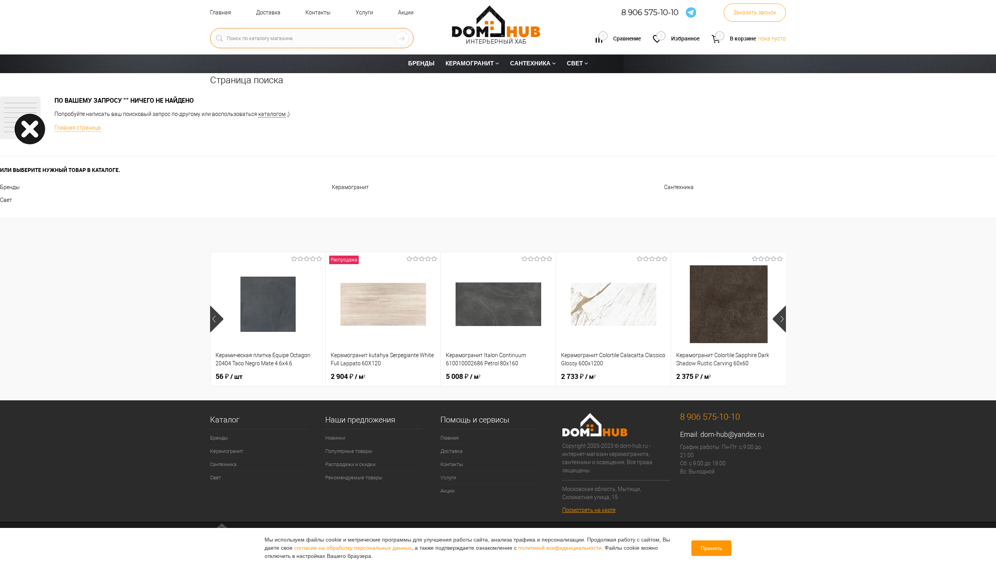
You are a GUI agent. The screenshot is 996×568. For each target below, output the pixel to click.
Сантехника (679, 187)
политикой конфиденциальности (559, 548)
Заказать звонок (754, 12)
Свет (6, 200)
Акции (406, 12)
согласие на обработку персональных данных (353, 548)
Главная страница (77, 127)
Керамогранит (350, 187)
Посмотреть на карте (588, 510)
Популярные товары (348, 451)
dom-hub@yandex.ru (732, 434)
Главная (220, 12)
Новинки (335, 438)
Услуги (364, 12)
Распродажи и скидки (350, 464)
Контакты (318, 12)
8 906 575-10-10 (650, 13)
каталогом (272, 114)
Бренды (10, 187)
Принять (711, 548)
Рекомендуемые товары (353, 477)
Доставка (268, 12)
